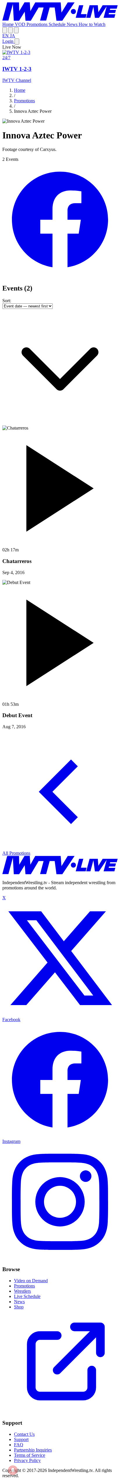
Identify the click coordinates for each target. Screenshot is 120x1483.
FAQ (18, 1444)
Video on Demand (31, 1280)
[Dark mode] (16, 30)
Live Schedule (27, 1296)
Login (8, 41)
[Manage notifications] (12, 1470)
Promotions (38, 24)
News (73, 24)
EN (6, 35)
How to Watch (92, 24)
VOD (21, 24)
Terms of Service (29, 1455)
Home (8, 24)
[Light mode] (4, 30)
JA (12, 35)
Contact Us (24, 1434)
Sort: (6, 300)
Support (21, 1439)
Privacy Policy (27, 1460)
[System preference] (10, 30)
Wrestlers (22, 1291)
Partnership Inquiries (33, 1449)
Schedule (58, 24)
